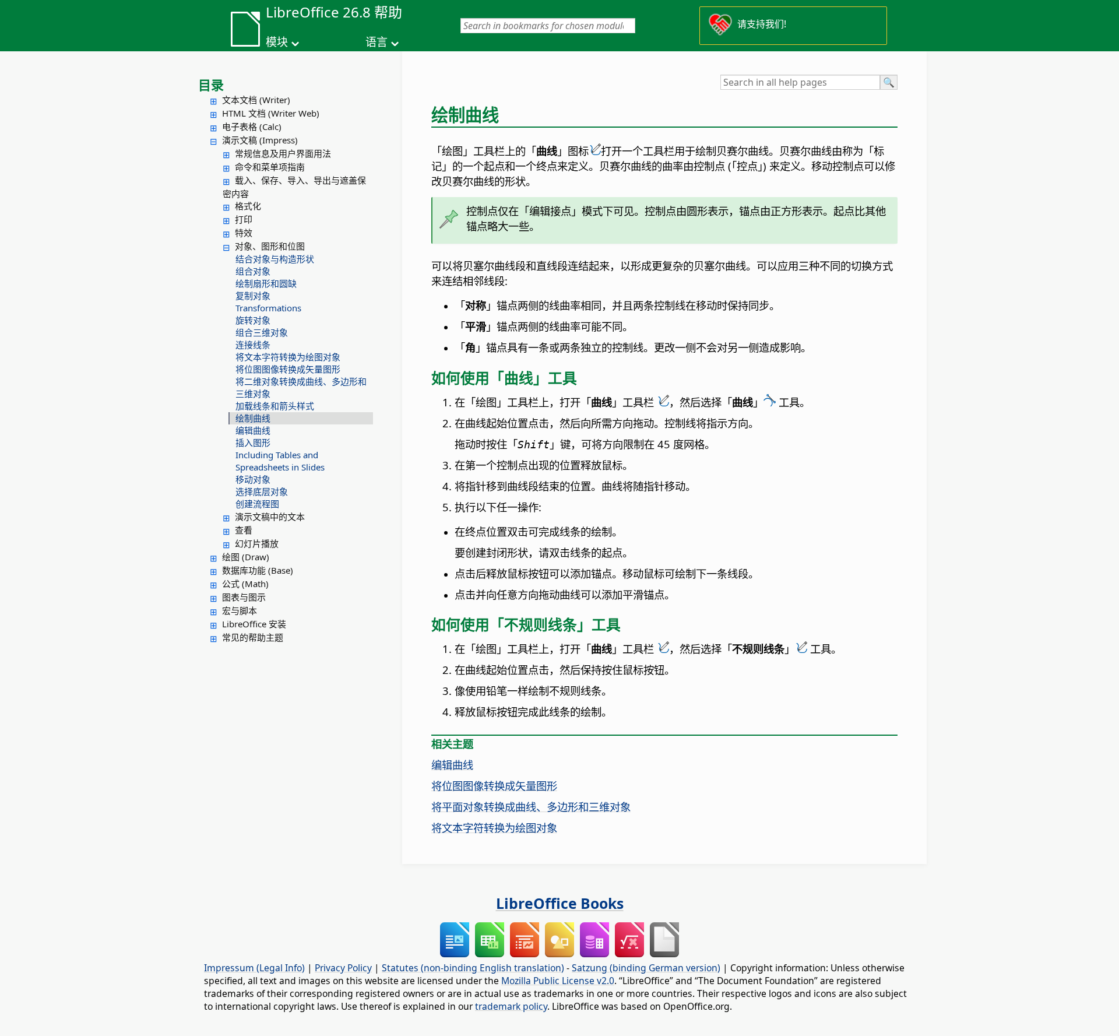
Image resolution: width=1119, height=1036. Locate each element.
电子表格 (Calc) (251, 126)
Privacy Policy (343, 967)
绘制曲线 (252, 418)
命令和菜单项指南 (270, 167)
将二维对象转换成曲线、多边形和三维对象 (301, 387)
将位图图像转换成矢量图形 (287, 369)
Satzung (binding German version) (646, 967)
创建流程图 (257, 504)
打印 (243, 219)
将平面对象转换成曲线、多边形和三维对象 (531, 806)
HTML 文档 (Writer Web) (270, 113)
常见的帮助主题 (252, 637)
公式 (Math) (245, 583)
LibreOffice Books (560, 903)
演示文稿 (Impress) (260, 140)
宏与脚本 (239, 610)
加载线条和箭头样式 (274, 406)
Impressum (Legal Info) (254, 967)
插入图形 (252, 442)
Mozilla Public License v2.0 (557, 980)
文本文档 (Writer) (256, 100)
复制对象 (252, 295)
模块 (277, 42)
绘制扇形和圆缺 (266, 283)
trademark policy (511, 1006)
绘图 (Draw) (245, 557)
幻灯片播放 (257, 543)
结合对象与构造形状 (274, 259)
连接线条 (252, 344)
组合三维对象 (261, 332)
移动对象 (252, 479)
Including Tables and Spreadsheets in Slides (280, 461)
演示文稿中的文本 (270, 516)
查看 (243, 530)
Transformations (268, 308)
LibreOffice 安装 (254, 624)
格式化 (248, 206)
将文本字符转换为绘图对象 (287, 357)
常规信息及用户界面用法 (283, 153)
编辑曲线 (252, 430)
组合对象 (252, 271)
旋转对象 (252, 320)
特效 (243, 232)
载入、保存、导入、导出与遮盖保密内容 (294, 186)
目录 (211, 84)
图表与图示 (244, 597)
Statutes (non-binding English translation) (473, 967)
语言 (376, 42)
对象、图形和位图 (270, 246)
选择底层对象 (261, 491)
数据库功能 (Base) (257, 570)
